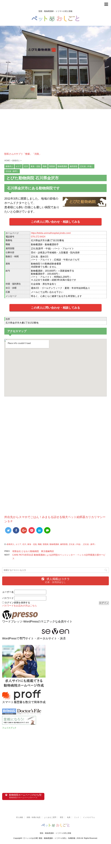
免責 (68, 817)
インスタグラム (89, 817)
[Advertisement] (55, 132)
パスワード (8, 598)
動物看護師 (54, 544)
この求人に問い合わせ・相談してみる (55, 221)
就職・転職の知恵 (33, 817)
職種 (40, 544)
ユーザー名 (8, 592)
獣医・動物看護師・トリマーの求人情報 (55, 833)
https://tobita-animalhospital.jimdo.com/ (51, 233)
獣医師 (45, 544)
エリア (18, 544)
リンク (76, 817)
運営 (61, 817)
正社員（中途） (75, 544)
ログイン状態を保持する (17, 602)
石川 (24, 544)
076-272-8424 (38, 236)
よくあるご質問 (50, 817)
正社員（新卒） (89, 544)
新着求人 (10, 544)
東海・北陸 (32, 544)
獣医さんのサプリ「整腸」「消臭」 (22, 154)
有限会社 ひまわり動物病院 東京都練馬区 (33, 551)
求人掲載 (19, 817)
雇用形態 (64, 544)
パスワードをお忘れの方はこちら (19, 605)
